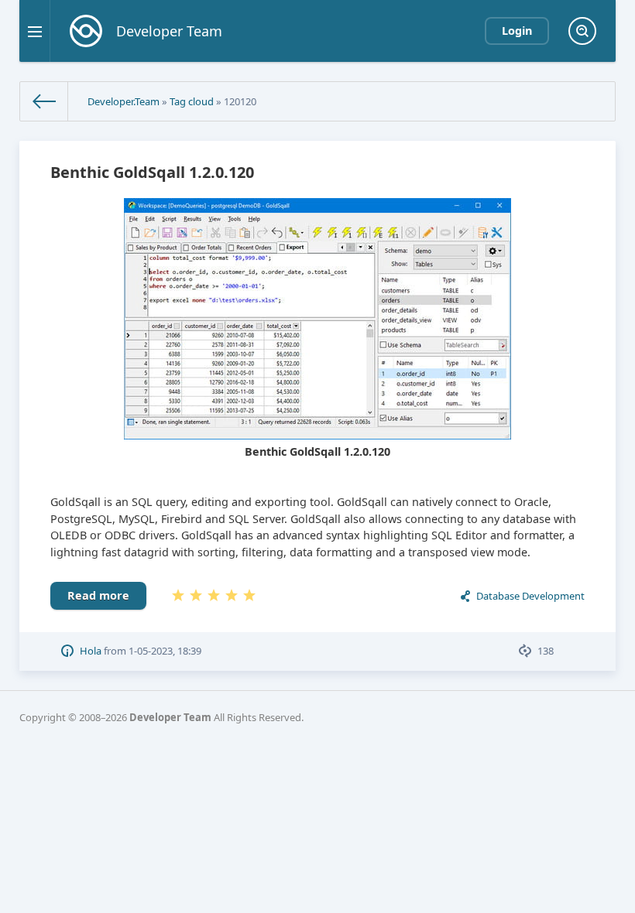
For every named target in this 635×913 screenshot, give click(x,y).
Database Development (530, 596)
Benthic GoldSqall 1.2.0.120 (152, 172)
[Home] (44, 101)
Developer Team (170, 717)
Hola (90, 651)
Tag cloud (192, 101)
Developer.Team (124, 101)
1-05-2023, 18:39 (165, 651)
